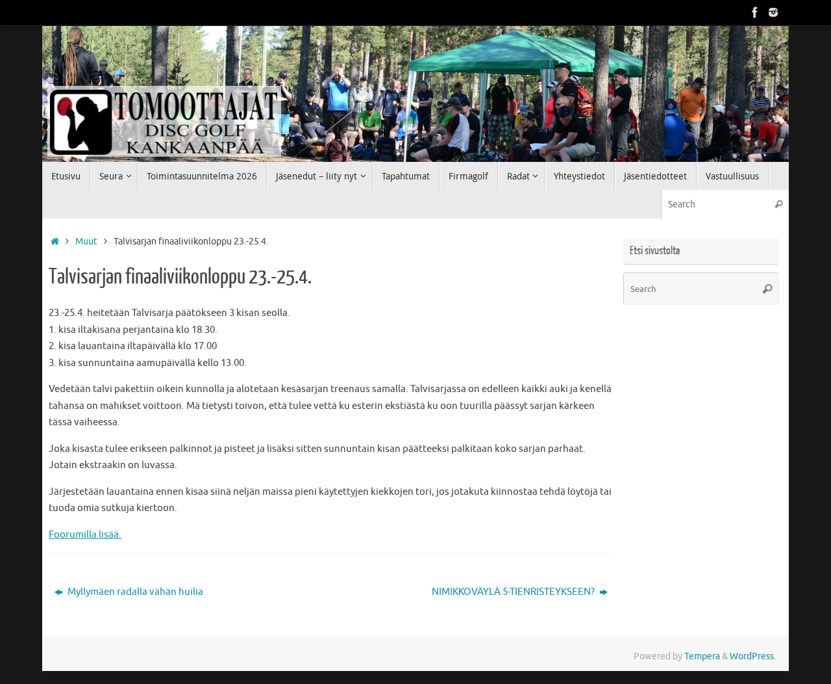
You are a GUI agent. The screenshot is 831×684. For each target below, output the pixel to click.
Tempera (702, 656)
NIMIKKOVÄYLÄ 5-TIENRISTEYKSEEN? (514, 592)
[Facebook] (755, 12)
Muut (86, 241)
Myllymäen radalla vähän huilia (134, 592)
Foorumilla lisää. (85, 535)
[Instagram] (773, 12)
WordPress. (753, 656)
